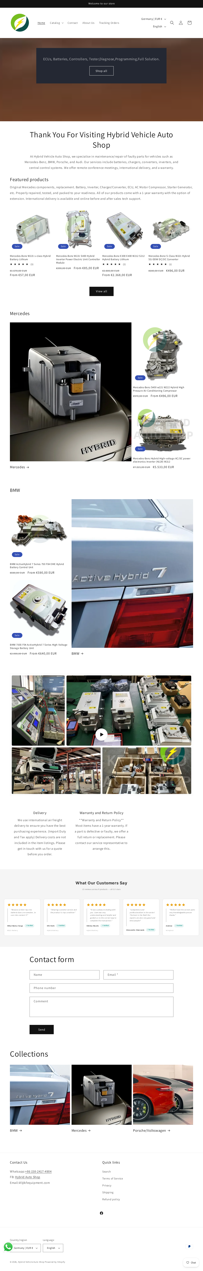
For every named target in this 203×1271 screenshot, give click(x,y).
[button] (56, 23)
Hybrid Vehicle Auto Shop (31, 1261)
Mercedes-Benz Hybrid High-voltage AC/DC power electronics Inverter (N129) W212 (161, 460)
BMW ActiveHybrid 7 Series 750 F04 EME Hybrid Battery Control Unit (37, 566)
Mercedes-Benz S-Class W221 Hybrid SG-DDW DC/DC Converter (169, 257)
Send (41, 1029)
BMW (75, 653)
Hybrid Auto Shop (27, 1177)
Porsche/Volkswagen (149, 1130)
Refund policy (111, 1199)
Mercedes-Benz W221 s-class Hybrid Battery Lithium (30, 257)
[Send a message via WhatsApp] (8, 1247)
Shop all (101, 71)
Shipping (108, 1192)
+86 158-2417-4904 (38, 1171)
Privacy (106, 1185)
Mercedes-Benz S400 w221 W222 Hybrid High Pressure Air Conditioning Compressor (158, 389)
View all (101, 291)
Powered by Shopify (55, 1261)
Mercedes (17, 467)
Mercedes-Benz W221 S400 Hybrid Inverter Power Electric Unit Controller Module (78, 259)
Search (106, 1171)
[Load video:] (101, 735)
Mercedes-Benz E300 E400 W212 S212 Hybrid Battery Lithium (123, 257)
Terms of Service (112, 1178)
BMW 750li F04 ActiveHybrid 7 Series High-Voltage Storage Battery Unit (38, 646)
